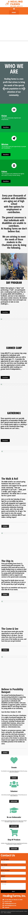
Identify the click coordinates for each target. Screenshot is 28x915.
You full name (5, 859)
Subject (3, 876)
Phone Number (5, 870)
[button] (14, 8)
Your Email (4, 865)
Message (3, 881)
